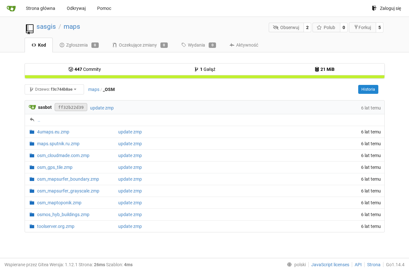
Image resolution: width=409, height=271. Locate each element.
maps (72, 26)
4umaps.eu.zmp (53, 131)
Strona (374, 264)
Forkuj (365, 27)
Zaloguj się (390, 8)
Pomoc (104, 8)
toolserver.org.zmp (55, 226)
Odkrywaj (76, 8)
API (358, 264)
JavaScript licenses (330, 264)
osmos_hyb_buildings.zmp (63, 214)
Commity (87, 69)
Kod (42, 45)
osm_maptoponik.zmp (59, 202)
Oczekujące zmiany (142, 45)
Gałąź (207, 69)
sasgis (46, 26)
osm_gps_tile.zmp (55, 167)
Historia (368, 89)
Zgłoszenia (81, 45)
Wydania (200, 45)
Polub (329, 27)
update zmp (102, 107)
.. (39, 120)
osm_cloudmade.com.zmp (63, 155)
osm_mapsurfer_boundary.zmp (68, 179)
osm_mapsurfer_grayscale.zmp (68, 190)
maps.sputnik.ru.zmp (58, 143)
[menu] (295, 264)
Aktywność (247, 45)
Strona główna (40, 8)
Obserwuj (289, 27)
